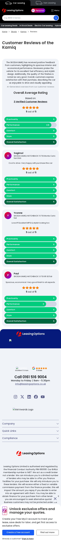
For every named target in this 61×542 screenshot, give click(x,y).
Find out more (47, 532)
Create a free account (18, 532)
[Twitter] (22, 397)
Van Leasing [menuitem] (49, 3)
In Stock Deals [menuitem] (26, 25)
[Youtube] (43, 397)
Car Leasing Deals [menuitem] (9, 25)
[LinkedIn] (29, 397)
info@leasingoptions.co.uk (30, 384)
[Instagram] (15, 397)
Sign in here (27, 538)
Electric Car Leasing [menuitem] (44, 25)
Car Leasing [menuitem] (18, 3)
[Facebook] (36, 397)
